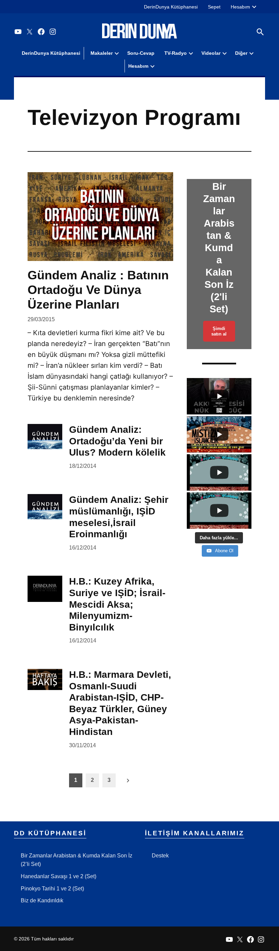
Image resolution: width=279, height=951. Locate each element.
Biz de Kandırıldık (42, 900)
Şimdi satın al (219, 331)
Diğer (241, 53)
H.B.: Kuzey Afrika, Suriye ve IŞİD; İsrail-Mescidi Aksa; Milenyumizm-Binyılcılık (117, 604)
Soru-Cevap (140, 53)
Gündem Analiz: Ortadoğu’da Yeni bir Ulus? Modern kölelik (117, 441)
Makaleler (102, 53)
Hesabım (240, 7)
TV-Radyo (175, 53)
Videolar (210, 53)
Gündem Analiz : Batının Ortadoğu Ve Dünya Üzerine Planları (98, 289)
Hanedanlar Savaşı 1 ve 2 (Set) (58, 876)
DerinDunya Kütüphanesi (171, 7)
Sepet (214, 7)
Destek (160, 855)
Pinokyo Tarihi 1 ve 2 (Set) (52, 888)
